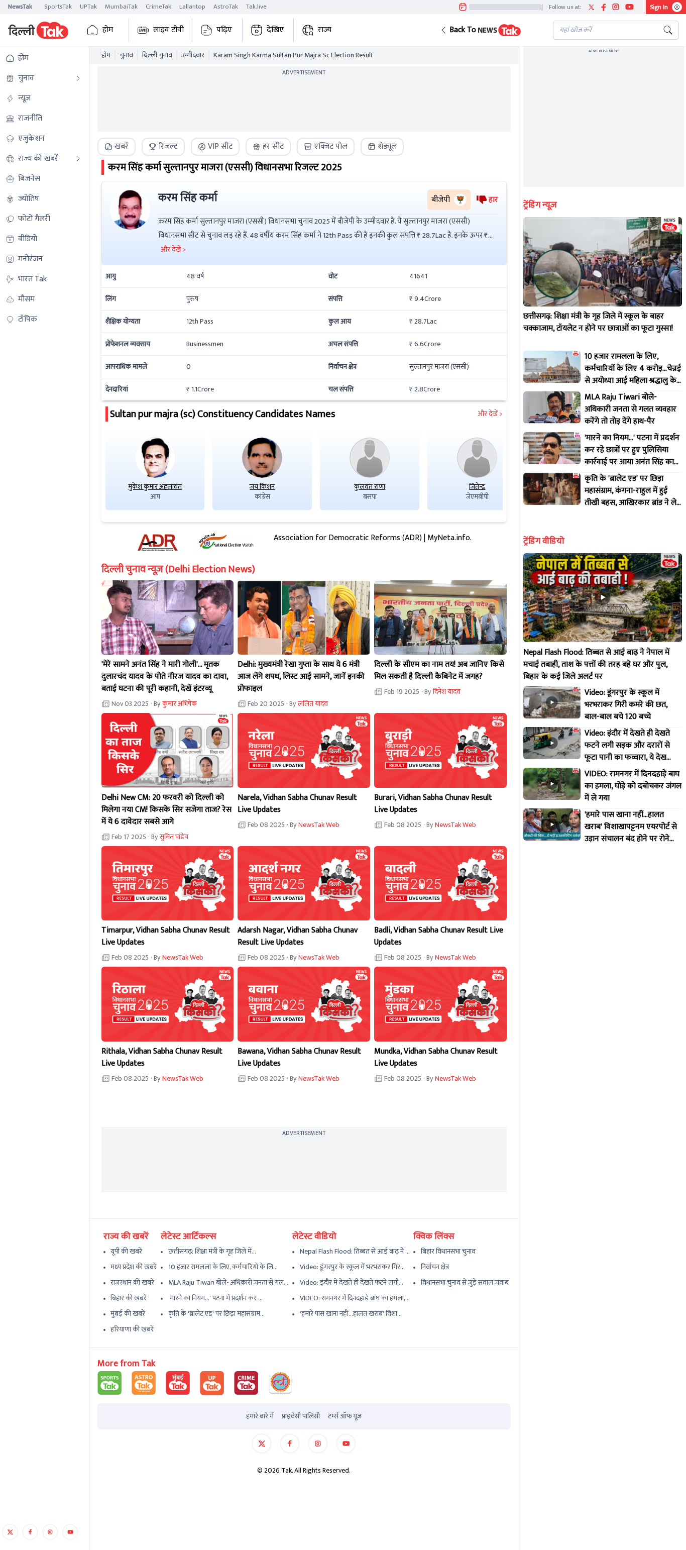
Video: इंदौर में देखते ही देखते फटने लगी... (351, 1282)
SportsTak (58, 6)
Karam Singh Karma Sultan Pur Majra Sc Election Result (293, 55)
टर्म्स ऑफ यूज (345, 1416)
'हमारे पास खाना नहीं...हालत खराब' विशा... (351, 1313)
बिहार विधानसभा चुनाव (448, 1251)
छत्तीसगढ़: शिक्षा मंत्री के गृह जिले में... (212, 1251)
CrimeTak (158, 6)
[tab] (116, 147)
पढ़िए (224, 30)
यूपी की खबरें (126, 1251)
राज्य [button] (324, 30)
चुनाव (126, 55)
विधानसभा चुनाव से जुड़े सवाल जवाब (465, 1282)
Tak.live (256, 6)
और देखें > (490, 414)
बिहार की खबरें (128, 1298)
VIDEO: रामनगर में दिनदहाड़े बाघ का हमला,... (355, 1298)
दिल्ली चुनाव (157, 55)
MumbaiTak (121, 6)
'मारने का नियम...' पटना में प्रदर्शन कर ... (215, 1298)
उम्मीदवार (192, 55)
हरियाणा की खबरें (132, 1329)
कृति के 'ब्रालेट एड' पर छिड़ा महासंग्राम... (216, 1313)
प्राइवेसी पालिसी (301, 1416)
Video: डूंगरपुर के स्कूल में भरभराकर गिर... (352, 1267)
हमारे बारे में (260, 1416)
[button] (488, 30)
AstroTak (225, 6)
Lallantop (192, 6)
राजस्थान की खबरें (132, 1282)
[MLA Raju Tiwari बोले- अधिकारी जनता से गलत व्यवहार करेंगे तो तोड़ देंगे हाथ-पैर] (552, 407)
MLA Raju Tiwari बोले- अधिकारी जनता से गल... (228, 1282)
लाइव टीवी (168, 30)
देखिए (275, 30)
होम (107, 30)
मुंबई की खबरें (127, 1313)
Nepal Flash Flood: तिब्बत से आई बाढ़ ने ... (355, 1251)
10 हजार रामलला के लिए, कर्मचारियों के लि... (223, 1267)
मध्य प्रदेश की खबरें (133, 1267)
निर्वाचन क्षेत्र (435, 1267)
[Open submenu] (78, 78)
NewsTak (20, 6)
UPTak (88, 6)
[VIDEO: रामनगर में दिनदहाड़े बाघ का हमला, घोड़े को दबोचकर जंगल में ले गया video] (552, 784)
